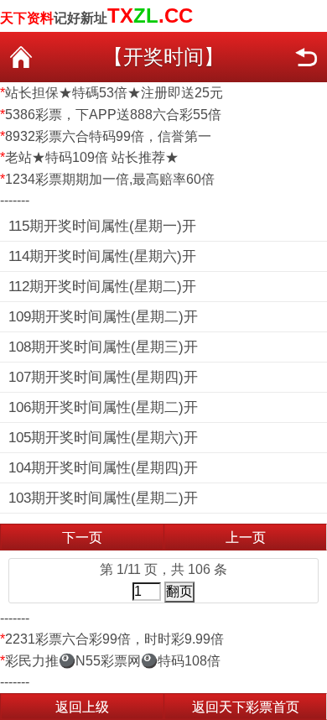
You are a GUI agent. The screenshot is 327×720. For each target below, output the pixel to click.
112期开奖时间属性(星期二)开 (102, 287)
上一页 (246, 537)
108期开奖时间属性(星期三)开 (103, 347)
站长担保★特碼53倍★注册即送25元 (114, 93)
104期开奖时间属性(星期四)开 (103, 468)
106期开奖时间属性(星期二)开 (103, 407)
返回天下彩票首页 (245, 707)
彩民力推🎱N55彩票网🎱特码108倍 (113, 661)
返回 (306, 57)
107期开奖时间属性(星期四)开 (103, 377)
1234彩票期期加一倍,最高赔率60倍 (110, 179)
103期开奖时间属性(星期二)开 (103, 498)
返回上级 (82, 707)
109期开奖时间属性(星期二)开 (103, 317)
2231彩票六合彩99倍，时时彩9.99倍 (114, 639)
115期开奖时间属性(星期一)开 (102, 226)
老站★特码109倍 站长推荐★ (92, 157)
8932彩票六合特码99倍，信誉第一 (108, 136)
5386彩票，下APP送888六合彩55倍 (113, 114)
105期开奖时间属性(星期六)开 (103, 438)
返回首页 (21, 57)
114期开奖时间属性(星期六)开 (102, 256)
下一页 (82, 537)
